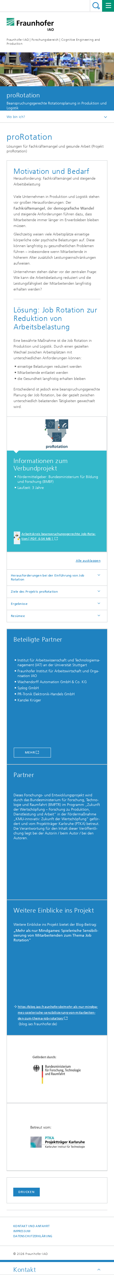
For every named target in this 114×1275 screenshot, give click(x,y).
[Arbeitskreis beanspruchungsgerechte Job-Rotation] (57, 435)
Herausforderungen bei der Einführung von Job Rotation (47, 577)
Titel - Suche (96, 5)
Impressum (21, 1231)
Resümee (18, 616)
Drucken (26, 1192)
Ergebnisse (19, 604)
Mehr (30, 752)
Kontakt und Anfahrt (31, 1226)
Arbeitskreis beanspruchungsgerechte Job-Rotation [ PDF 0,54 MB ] (58, 536)
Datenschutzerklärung (32, 1236)
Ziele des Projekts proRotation (34, 591)
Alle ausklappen (88, 560)
